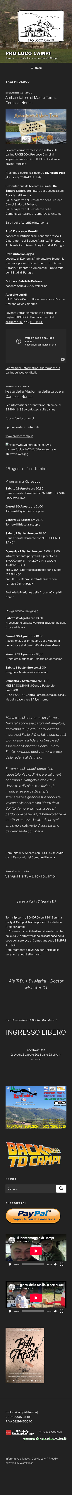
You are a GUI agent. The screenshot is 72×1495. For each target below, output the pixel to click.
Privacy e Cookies (50, 1431)
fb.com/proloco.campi (20, 418)
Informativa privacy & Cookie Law (26, 1458)
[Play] (10, 1264)
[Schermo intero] (62, 1264)
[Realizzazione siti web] (20, 1434)
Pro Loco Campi (28, 53)
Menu (38, 67)
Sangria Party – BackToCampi (30, 876)
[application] (36, 1251)
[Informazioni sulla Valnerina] (44, 1440)
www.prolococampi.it (19, 436)
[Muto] (56, 1264)
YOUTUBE (36, 322)
